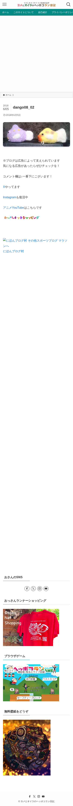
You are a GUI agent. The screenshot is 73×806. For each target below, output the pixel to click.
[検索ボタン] (68, 4)
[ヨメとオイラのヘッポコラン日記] (36, 4)
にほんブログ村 (13, 251)
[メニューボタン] (4, 4)
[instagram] (39, 588)
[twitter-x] (33, 588)
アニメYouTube (13, 207)
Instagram (9, 197)
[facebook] (27, 588)
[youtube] (46, 588)
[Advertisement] (36, 53)
